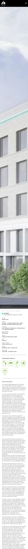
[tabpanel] (14, 158)
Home (3, 311)
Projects (7, 311)
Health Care (12, 311)
